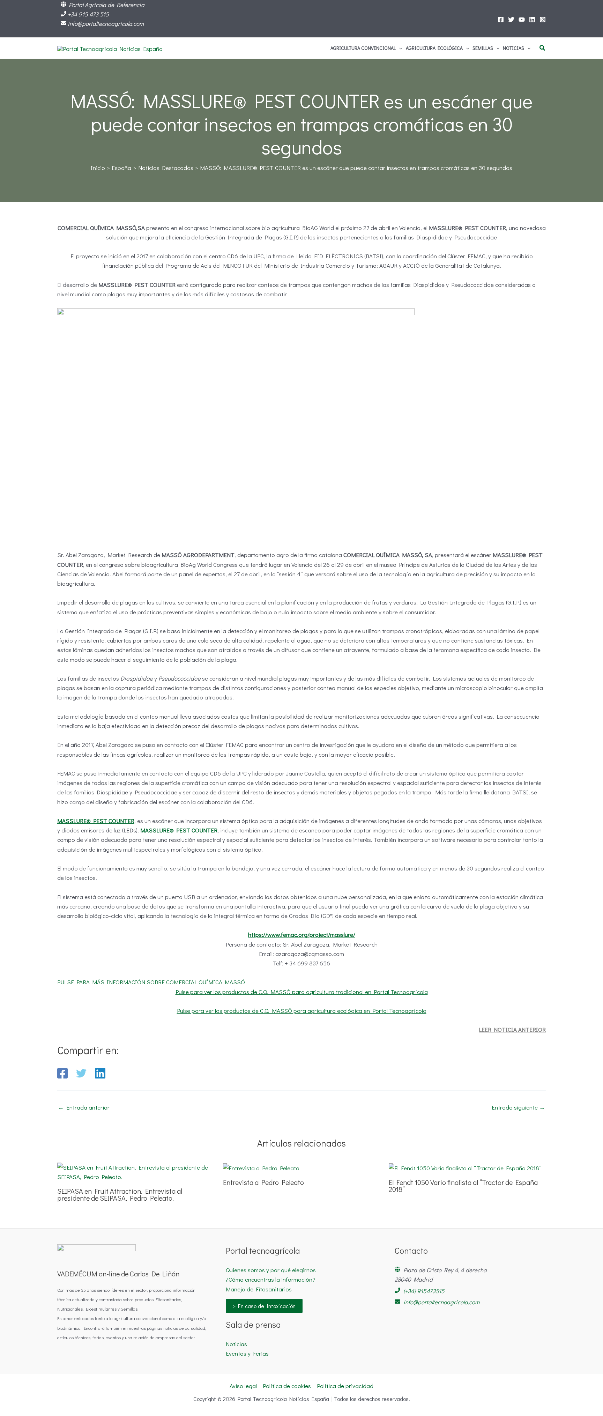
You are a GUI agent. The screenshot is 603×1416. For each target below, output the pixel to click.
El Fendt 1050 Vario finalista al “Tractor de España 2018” (463, 1186)
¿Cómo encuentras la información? (270, 1279)
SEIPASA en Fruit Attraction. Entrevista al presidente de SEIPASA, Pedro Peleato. (119, 1194)
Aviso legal (243, 1386)
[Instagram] (542, 19)
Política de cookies (287, 1386)
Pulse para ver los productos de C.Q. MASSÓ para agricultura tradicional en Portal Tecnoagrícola (302, 992)
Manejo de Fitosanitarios (259, 1289)
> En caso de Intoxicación (264, 1306)
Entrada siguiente (518, 1107)
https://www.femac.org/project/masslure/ (301, 935)
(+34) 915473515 (424, 1291)
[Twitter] (511, 19)
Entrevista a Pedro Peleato (263, 1182)
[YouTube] (522, 19)
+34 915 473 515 (88, 14)
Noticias (236, 1344)
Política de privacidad (345, 1386)
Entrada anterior (84, 1107)
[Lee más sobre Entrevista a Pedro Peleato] (261, 1167)
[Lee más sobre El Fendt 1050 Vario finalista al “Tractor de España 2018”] (465, 1167)
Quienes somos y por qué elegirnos (271, 1270)
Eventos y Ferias (247, 1353)
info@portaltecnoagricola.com (106, 24)
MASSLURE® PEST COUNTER (95, 821)
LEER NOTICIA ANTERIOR (512, 1029)
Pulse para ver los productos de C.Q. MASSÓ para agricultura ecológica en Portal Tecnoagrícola (301, 1011)
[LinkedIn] (532, 19)
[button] (399, 48)
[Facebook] (501, 19)
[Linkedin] (100, 1073)
